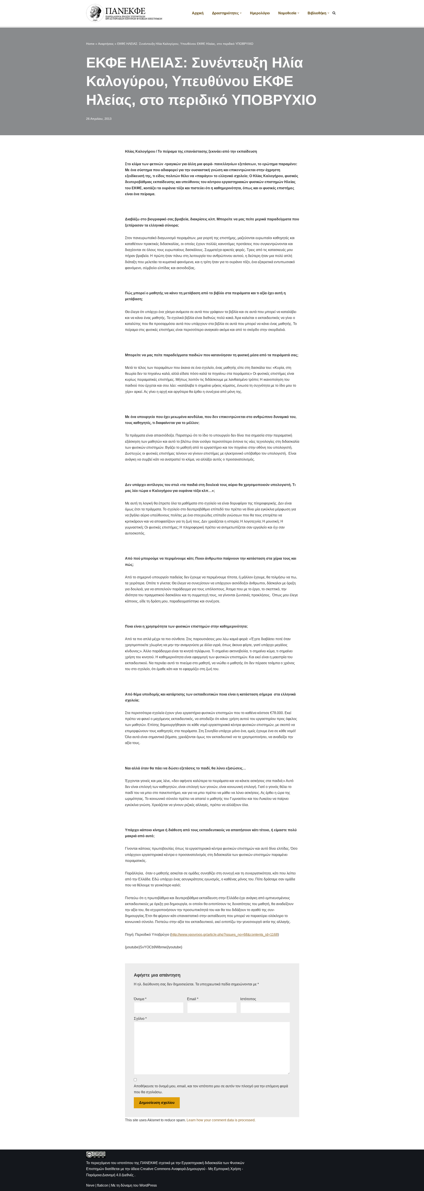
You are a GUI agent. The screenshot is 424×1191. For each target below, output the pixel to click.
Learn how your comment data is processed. (221, 1120)
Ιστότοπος (248, 999)
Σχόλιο (140, 1018)
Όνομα (140, 999)
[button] (241, 13)
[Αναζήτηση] (334, 13)
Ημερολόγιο (260, 13)
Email (192, 999)
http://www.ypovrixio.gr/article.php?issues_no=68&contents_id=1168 (224, 934)
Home (90, 43)
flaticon (102, 1185)
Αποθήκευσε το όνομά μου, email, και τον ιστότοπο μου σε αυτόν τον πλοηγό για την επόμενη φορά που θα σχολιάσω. (211, 1089)
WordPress (148, 1185)
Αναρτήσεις (106, 43)
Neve (90, 1185)
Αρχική (198, 13)
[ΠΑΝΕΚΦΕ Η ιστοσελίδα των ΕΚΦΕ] (124, 13)
